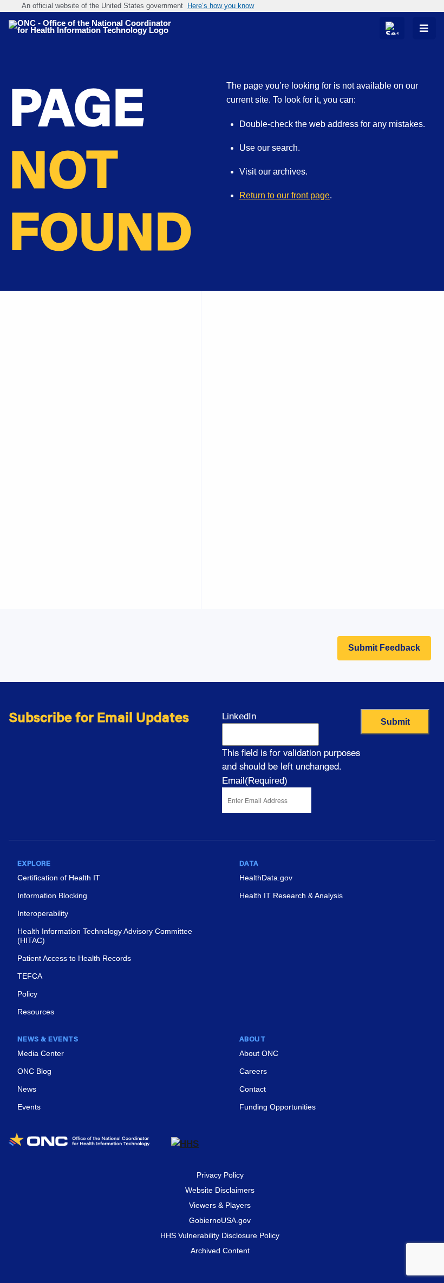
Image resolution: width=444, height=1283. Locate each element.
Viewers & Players (220, 1205)
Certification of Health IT (58, 877)
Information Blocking (52, 895)
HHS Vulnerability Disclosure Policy (219, 1235)
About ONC (258, 1053)
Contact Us (236, 432)
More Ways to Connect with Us (104, 389)
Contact (252, 1089)
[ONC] (90, 1143)
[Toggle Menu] (424, 28)
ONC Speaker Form (253, 405)
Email (255, 781)
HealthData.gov (265, 877)
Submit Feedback (384, 647)
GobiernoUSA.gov (220, 1220)
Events (228, 564)
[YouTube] (430, 1141)
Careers (230, 537)
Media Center (40, 1053)
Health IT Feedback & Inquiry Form (282, 378)
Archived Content (220, 1250)
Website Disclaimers (219, 1190)
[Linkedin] (391, 1141)
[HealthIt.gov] (95, 27)
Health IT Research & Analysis (291, 895)
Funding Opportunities (258, 591)
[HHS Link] (185, 1144)
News (26, 1089)
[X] (410, 1141)
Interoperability (42, 913)
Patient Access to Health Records (74, 958)
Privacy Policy (220, 1175)
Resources (35, 1011)
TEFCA (29, 976)
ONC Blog (34, 1071)
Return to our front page (284, 195)
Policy (27, 994)
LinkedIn (239, 716)
